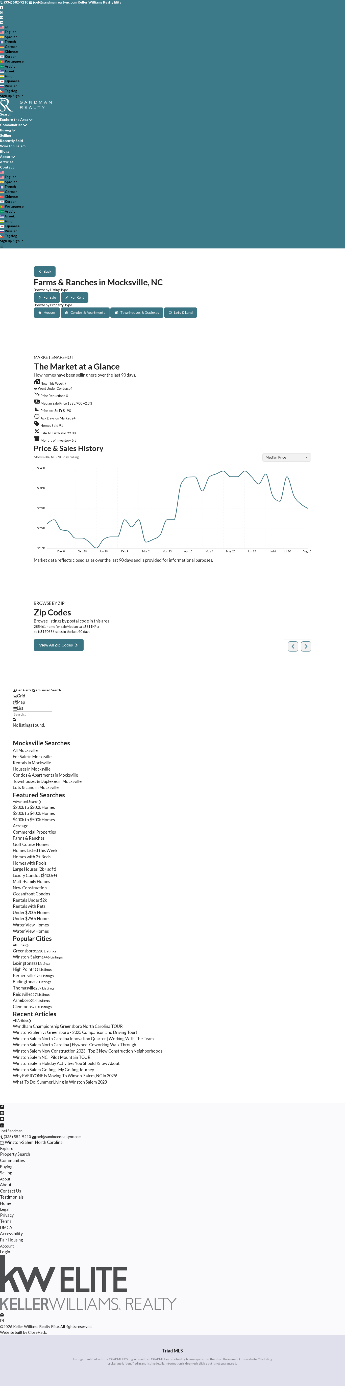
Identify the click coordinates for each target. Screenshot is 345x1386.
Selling (5, 135)
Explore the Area (14, 119)
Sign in (18, 96)
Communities (11, 125)
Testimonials (11, 1197)
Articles (6, 162)
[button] (172, 402)
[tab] (172, 696)
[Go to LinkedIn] (1, 22)
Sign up (6, 96)
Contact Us (10, 1191)
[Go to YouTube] (1, 17)
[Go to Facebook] (1, 7)
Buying (5, 130)
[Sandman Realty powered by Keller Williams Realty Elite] (88, 1308)
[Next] (306, 646)
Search (5, 114)
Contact (7, 167)
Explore (6, 1148)
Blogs (4, 151)
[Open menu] (1, 245)
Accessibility (11, 1233)
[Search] (14, 719)
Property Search (15, 1154)
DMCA (6, 1227)
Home (5, 1203)
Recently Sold (11, 140)
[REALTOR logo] (2, 1320)
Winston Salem (13, 146)
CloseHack (37, 1332)
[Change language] (4, 27)
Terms (5, 1221)
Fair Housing (11, 1239)
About (5, 156)
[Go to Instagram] (1, 12)
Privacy (7, 1215)
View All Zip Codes (56, 645)
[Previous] (293, 646)
